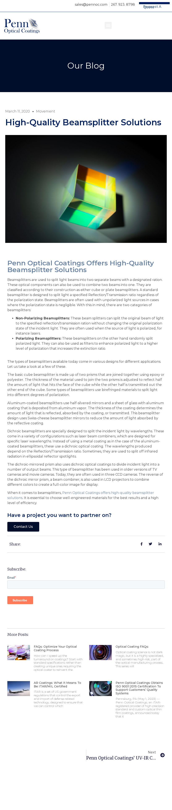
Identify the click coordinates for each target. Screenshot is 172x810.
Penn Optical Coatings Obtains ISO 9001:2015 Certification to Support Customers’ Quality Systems (139, 688)
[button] (108, 25)
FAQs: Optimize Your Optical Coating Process (55, 648)
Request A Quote (152, 7)
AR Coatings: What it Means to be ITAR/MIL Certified (57, 684)
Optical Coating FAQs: (132, 647)
